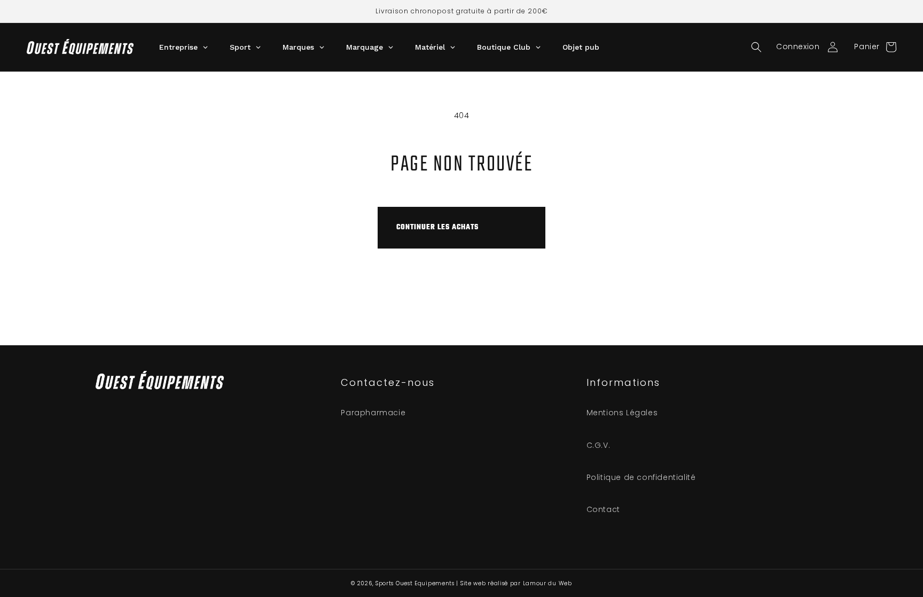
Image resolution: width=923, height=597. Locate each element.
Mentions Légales (622, 412)
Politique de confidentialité (641, 477)
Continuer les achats (437, 227)
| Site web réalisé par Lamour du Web (514, 583)
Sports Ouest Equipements (415, 583)
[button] (756, 47)
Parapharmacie (373, 412)
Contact (603, 509)
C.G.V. (598, 445)
